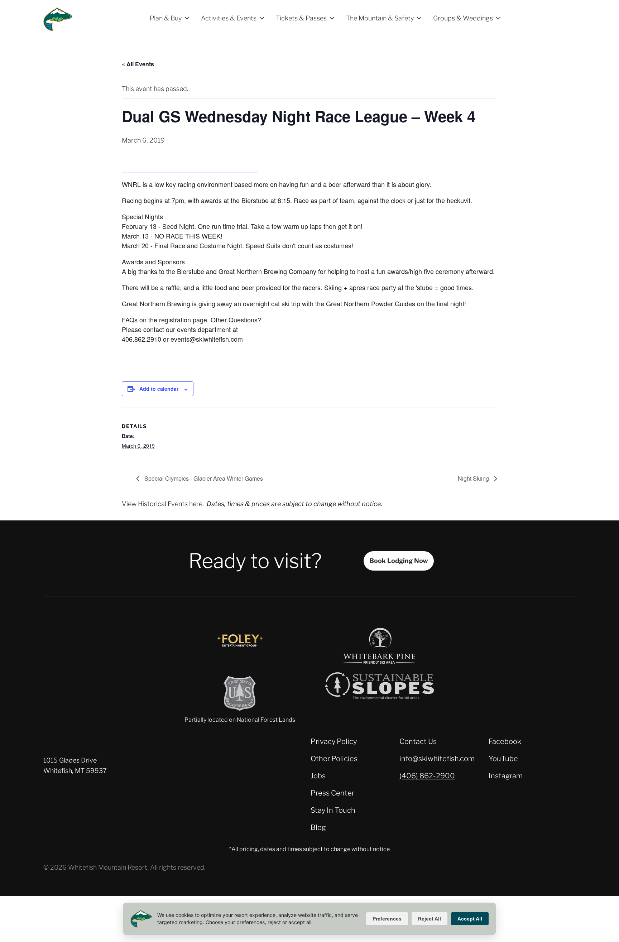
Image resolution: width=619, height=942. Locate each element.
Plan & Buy (166, 18)
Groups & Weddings (463, 18)
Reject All (429, 919)
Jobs (318, 776)
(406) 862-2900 (427, 776)
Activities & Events (228, 18)
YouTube (503, 758)
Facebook (505, 741)
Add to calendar (158, 388)
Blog (318, 827)
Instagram (506, 776)
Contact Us (418, 741)
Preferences (387, 919)
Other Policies (334, 758)
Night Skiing (474, 478)
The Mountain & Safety (380, 18)
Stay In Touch (333, 810)
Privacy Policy (334, 741)
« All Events (138, 64)
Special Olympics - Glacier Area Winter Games (203, 478)
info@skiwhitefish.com (437, 758)
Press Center (332, 793)
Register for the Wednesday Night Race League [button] (190, 168)
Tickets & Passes (301, 18)
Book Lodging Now (398, 560)
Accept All (469, 919)
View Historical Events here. (163, 504)
